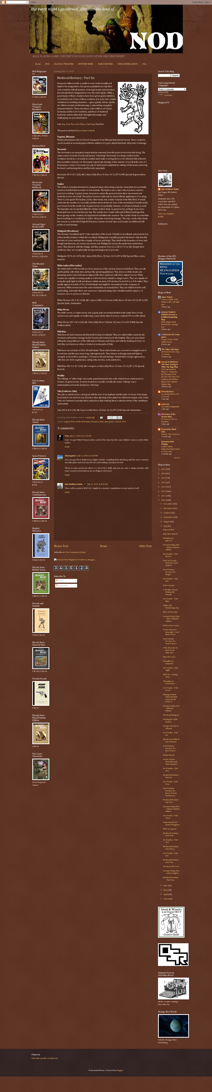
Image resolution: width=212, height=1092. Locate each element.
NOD (47, 64)
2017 (163, 469)
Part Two (70, 124)
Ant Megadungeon (171, 715)
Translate (168, 95)
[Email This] (108, 417)
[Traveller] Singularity (170, 407)
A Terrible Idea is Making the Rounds (170, 592)
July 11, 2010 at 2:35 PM (87, 456)
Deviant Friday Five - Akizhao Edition (171, 708)
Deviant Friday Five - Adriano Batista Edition (171, 809)
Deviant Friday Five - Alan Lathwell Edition (171, 618)
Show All (177, 458)
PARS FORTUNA (105, 64)
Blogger (119, 1070)
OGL (144, 64)
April (166, 894)
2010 (163, 500)
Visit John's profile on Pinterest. (45, 1058)
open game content (112, 422)
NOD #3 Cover (169, 657)
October (167, 513)
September (169, 517)
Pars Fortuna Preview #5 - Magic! (169, 572)
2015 (163, 478)
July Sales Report (170, 534)
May (166, 890)
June (166, 886)
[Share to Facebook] (117, 417)
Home (38, 64)
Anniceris (165, 404)
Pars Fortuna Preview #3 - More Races (169, 748)
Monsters (95, 422)
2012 (163, 491)
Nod (102, 422)
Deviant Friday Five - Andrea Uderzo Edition (171, 547)
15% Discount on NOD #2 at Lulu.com (170, 650)
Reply (67, 447)
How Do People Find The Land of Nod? (170, 563)
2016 (163, 474)
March (167, 899)
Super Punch (166, 297)
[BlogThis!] (111, 417)
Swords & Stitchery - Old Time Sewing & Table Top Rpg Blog (170, 364)
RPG (124, 422)
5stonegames (70, 456)
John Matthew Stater (74, 484)
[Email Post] (101, 418)
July (165, 526)
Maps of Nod (168, 530)
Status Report (169, 755)
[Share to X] (114, 417)
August (167, 522)
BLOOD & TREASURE (64, 64)
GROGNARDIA (167, 392)
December (168, 504)
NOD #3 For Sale (170, 612)
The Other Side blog (169, 349)
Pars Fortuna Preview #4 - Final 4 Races (170, 641)
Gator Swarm (168, 585)
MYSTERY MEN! (85, 64)
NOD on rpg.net (169, 829)
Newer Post (61, 546)
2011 (163, 496)
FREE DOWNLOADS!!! (127, 64)
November (168, 508)
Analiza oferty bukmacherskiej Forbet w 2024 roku (170, 449)
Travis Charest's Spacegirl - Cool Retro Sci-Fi (171, 632)
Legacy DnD (69, 422)
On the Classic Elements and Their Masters (170, 761)
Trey (67, 436)
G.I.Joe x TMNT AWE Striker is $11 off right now (170, 302)
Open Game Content (85, 131)
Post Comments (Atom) (75, 552)
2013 (163, 487)
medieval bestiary (82, 422)
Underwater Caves (171, 626)
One (63, 124)
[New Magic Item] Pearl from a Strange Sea (169, 324)
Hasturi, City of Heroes (170, 434)
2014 (163, 483)
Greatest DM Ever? (171, 867)
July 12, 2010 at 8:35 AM (97, 484)
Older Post (145, 546)
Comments (62, 586)
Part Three (80, 124)
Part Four (90, 124)
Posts (60, 581)
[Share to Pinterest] (120, 417)
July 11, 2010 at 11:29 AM (80, 436)
